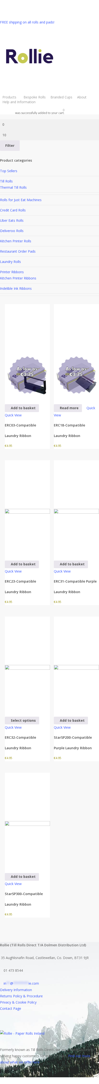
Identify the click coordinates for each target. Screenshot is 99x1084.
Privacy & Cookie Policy (18, 1002)
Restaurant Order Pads (18, 251)
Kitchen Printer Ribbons (18, 278)
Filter (9, 145)
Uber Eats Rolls (12, 220)
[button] (22, 408)
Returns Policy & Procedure (21, 996)
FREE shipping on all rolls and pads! (27, 22)
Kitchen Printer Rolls (15, 241)
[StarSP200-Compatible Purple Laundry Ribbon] (76, 663)
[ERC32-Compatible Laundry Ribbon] (27, 663)
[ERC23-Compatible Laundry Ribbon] (27, 507)
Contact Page (10, 1008)
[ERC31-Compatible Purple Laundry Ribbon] (76, 507)
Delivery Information (16, 990)
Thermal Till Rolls (13, 187)
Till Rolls (6, 181)
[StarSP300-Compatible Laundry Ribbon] (27, 819)
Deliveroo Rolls (12, 230)
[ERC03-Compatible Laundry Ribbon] (27, 350)
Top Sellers (8, 171)
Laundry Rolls (10, 261)
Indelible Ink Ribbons (16, 288)
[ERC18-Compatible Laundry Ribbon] (76, 350)
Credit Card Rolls (13, 210)
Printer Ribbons (12, 272)
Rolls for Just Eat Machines (21, 200)
